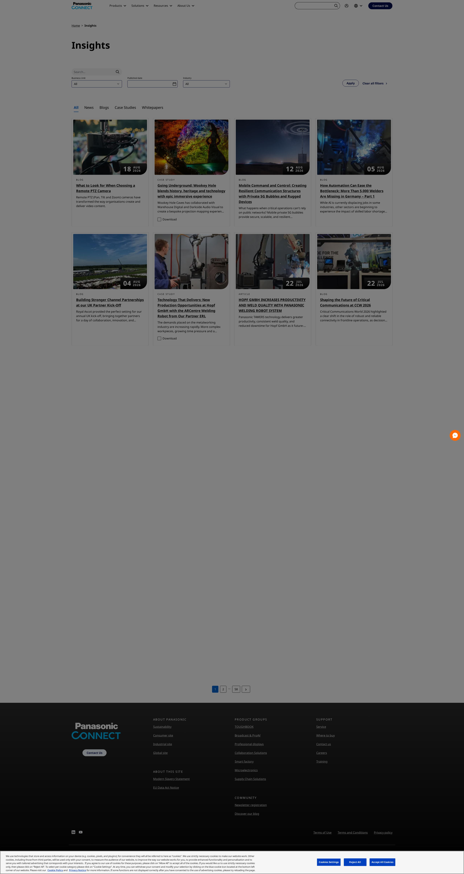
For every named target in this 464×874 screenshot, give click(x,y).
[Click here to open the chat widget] (455, 435)
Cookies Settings (329, 862)
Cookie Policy (55, 870)
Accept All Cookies (382, 862)
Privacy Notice (77, 870)
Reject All (355, 862)
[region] (232, 862)
